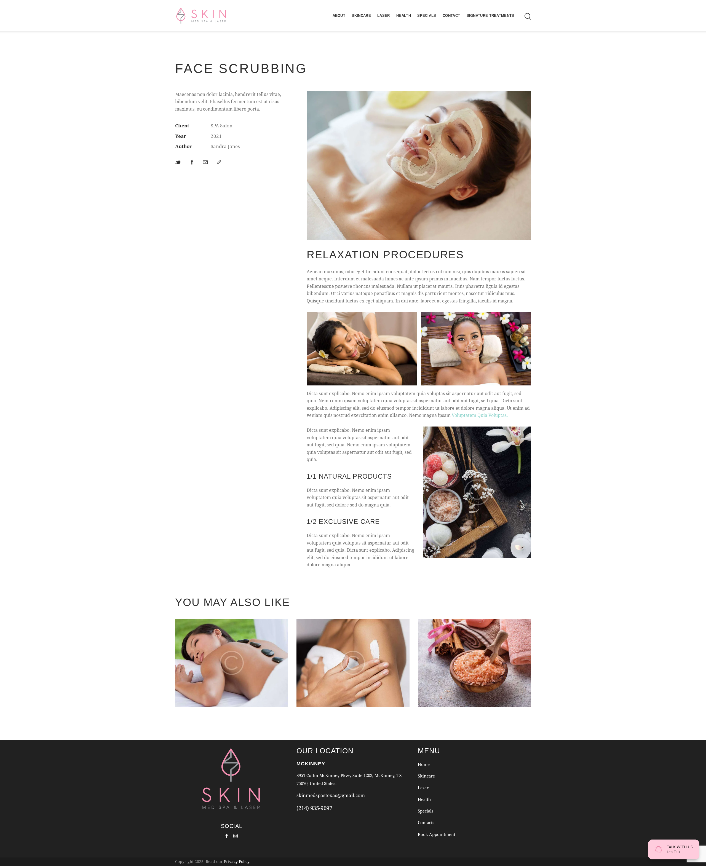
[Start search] (528, 16)
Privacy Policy (236, 861)
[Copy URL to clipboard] (219, 162)
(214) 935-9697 (314, 808)
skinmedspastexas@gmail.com (330, 795)
